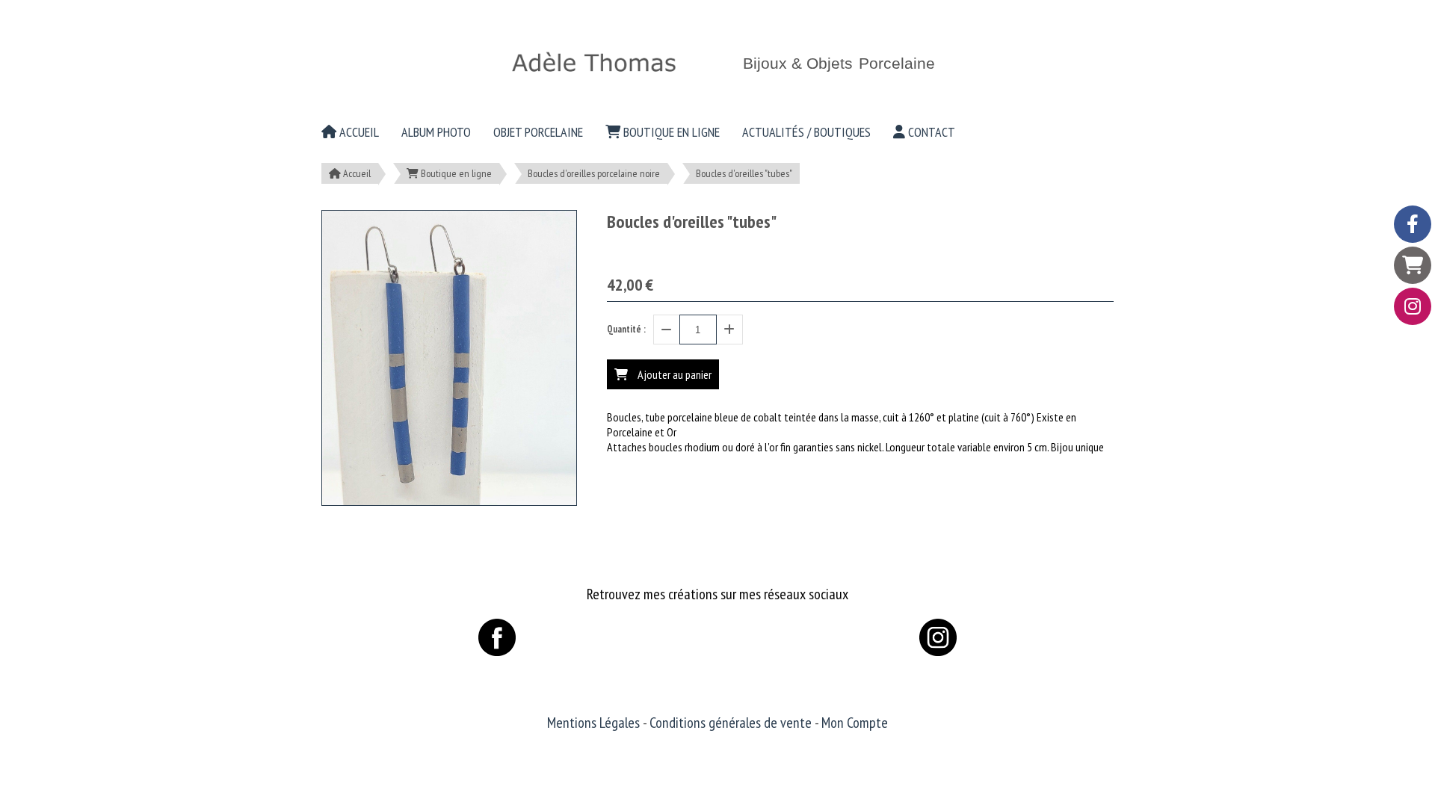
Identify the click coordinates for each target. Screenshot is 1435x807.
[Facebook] (1412, 224)
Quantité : (626, 329)
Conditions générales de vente (730, 722)
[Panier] (1412, 265)
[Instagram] (1412, 306)
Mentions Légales (593, 722)
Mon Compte (854, 722)
